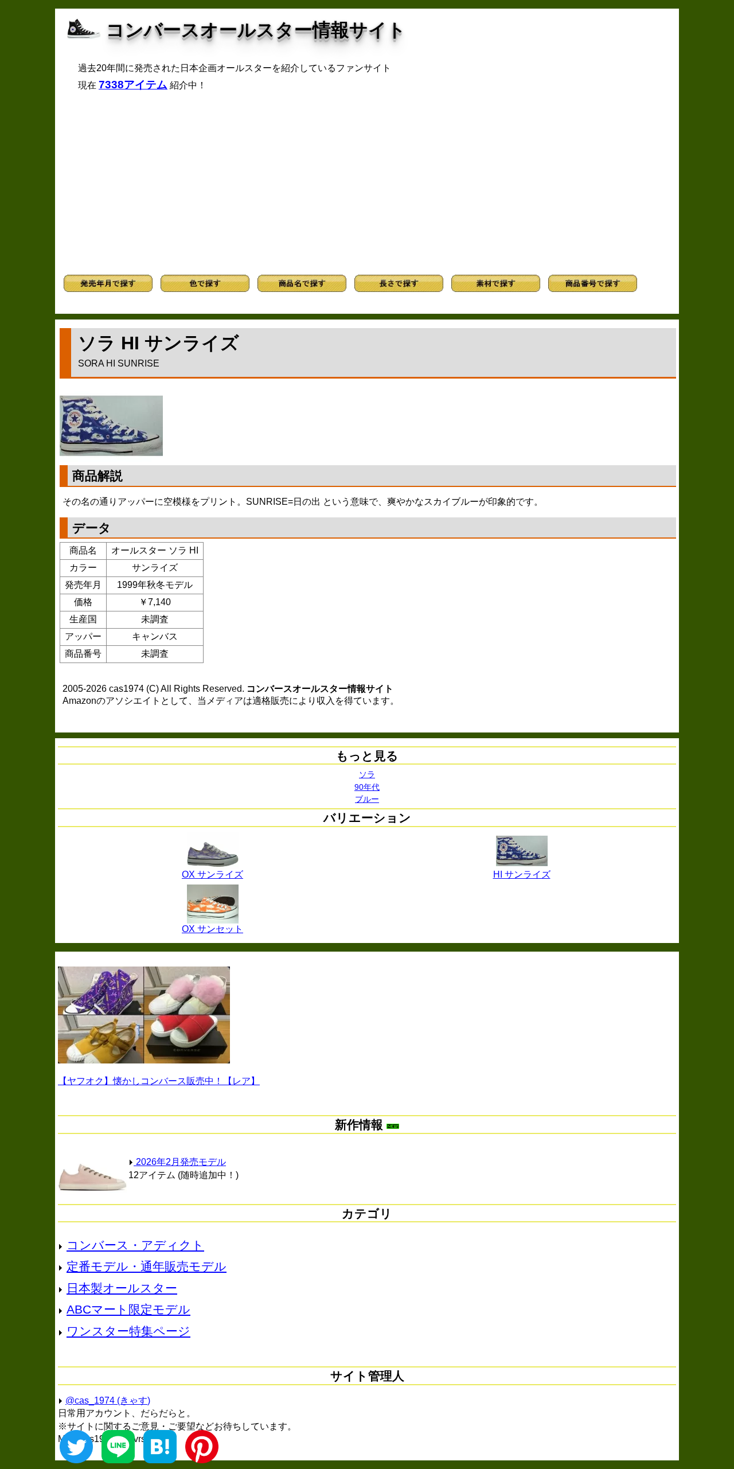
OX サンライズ (212, 874)
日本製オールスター (122, 1288)
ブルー (367, 799)
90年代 (367, 787)
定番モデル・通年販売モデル (147, 1266)
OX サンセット (212, 929)
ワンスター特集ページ (128, 1331)
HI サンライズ (521, 874)
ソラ (367, 774)
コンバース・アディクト (135, 1245)
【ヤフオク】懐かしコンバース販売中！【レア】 (159, 1081)
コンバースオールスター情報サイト (256, 30)
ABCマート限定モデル (128, 1309)
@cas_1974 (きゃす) (107, 1400)
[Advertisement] (367, 183)
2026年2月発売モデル (180, 1162)
